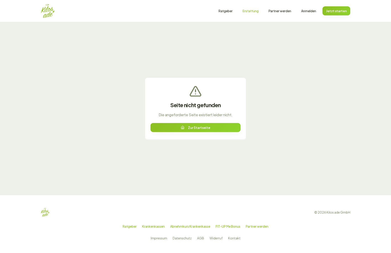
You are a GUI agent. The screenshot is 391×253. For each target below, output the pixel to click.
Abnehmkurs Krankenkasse (190, 226)
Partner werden (280, 11)
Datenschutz (182, 238)
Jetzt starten (336, 11)
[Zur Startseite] (48, 11)
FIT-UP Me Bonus (228, 226)
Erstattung (251, 11)
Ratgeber (226, 11)
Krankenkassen (153, 226)
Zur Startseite (199, 127)
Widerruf (216, 238)
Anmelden (308, 11)
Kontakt (234, 238)
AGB (200, 238)
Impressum (159, 238)
